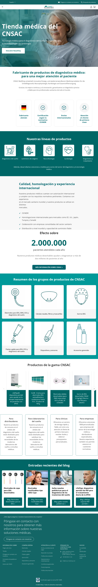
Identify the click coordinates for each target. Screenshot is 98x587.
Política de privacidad (47, 570)
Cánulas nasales (26, 551)
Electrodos (25, 548)
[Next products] (94, 389)
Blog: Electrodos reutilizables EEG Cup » (37, 501)
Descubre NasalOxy (13, 51)
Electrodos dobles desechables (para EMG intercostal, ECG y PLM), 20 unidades (60, 398)
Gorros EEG (25, 557)
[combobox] (14, 2)
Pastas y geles (26, 554)
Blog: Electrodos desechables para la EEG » (13, 501)
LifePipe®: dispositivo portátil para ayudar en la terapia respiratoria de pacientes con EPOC (16, 398)
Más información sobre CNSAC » (49, 267)
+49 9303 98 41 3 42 (67, 557)
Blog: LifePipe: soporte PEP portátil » (85, 501)
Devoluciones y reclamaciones (45, 560)
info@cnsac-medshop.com (69, 561)
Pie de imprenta (45, 567)
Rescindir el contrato (47, 553)
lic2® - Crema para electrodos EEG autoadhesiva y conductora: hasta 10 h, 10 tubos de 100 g (38, 398)
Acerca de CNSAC (7, 564)
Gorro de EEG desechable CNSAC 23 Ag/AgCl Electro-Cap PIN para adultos (82, 398)
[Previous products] (4, 389)
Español (11, 2)
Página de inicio (7, 548)
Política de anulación (47, 556)
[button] (5, 7)
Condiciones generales (47, 564)
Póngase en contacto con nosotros (18, 539)
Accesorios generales (28, 564)
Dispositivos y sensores (28, 560)
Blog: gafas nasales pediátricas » (61, 503)
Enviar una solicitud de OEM (83, 556)
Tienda (5, 551)
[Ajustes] (91, 7)
